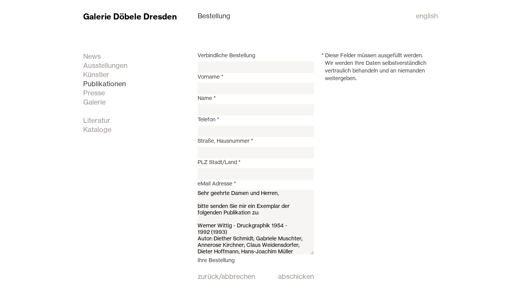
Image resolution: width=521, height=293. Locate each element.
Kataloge (97, 129)
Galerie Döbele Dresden (130, 16)
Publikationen (104, 83)
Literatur (96, 120)
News (92, 56)
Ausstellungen (105, 65)
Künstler (96, 74)
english (427, 15)
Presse (94, 93)
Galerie (94, 102)
